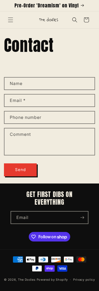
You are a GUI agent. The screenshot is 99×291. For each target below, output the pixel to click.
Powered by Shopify (52, 279)
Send (20, 169)
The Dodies (27, 279)
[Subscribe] (82, 217)
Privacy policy (84, 279)
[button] (10, 20)
